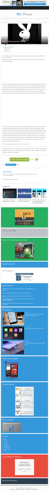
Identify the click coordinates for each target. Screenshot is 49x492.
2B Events (6, 441)
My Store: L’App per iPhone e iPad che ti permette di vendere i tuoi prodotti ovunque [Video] (39, 201)
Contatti (17, 489)
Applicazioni (8, 164)
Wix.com (5, 451)
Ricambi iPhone (7, 449)
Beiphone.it (12, 489)
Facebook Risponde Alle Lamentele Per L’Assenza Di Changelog (24, 200)
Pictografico (6, 445)
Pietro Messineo (7, 447)
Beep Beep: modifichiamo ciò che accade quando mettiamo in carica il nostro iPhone (34, 315)
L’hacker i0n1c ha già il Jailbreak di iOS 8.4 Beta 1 (34, 328)
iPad (5, 49)
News (7, 49)
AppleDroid (6, 443)
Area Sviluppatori (34, 489)
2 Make (5, 439)
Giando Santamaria (10, 46)
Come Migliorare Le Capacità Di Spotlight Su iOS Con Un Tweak (9, 200)
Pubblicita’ (28, 489)
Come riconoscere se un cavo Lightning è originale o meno (35, 344)
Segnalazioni (22, 489)
